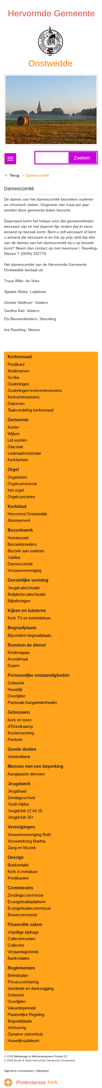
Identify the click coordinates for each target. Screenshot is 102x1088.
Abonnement (19, 520)
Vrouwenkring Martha (26, 841)
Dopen (13, 665)
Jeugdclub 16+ (21, 817)
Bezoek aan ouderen (26, 550)
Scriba (13, 377)
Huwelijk (15, 689)
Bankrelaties (19, 958)
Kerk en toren (20, 720)
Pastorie (15, 739)
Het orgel (16, 490)
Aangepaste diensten (26, 774)
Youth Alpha (18, 804)
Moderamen (18, 371)
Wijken (14, 433)
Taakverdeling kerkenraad (30, 410)
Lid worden (17, 440)
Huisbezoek (18, 537)
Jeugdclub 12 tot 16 (25, 810)
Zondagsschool (21, 797)
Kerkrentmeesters (24, 397)
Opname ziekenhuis (25, 1034)
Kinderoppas (19, 652)
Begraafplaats (20, 1021)
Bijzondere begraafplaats (29, 635)
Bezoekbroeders (22, 544)
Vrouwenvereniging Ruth (29, 834)
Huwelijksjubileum (23, 1040)
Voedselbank (19, 756)
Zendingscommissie (26, 895)
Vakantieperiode (22, 1008)
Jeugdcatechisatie (24, 587)
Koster (13, 427)
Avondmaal (18, 659)
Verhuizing (17, 1027)
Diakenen (16, 403)
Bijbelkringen (19, 600)
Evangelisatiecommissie (29, 908)
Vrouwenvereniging (24, 570)
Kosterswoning (21, 733)
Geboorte (16, 683)
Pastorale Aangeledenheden (32, 702)
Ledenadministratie (24, 453)
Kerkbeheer (18, 459)
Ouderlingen (18, 384)
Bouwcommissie (22, 914)
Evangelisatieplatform (27, 901)
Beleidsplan (18, 975)
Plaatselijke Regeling (26, 1014)
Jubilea (14, 557)
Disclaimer (42, 1070)
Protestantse (31, 1082)
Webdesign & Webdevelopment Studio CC (40, 1056)
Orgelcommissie (22, 483)
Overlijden (17, 696)
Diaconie (15, 446)
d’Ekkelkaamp (20, 726)
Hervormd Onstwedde (27, 514)
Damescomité (20, 564)
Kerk (53, 1082)
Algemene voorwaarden (19, 1070)
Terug (14, 175)
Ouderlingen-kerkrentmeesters (35, 390)
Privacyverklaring (23, 982)
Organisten (17, 477)
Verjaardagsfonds (23, 951)
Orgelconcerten (21, 496)
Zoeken (82, 158)
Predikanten (18, 878)
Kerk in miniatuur (23, 871)
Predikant (16, 364)
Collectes (16, 945)
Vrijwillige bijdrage (23, 932)
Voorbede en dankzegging (31, 988)
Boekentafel (18, 865)
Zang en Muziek (22, 847)
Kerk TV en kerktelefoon (29, 618)
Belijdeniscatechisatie (27, 594)
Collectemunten (21, 938)
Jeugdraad (17, 791)
